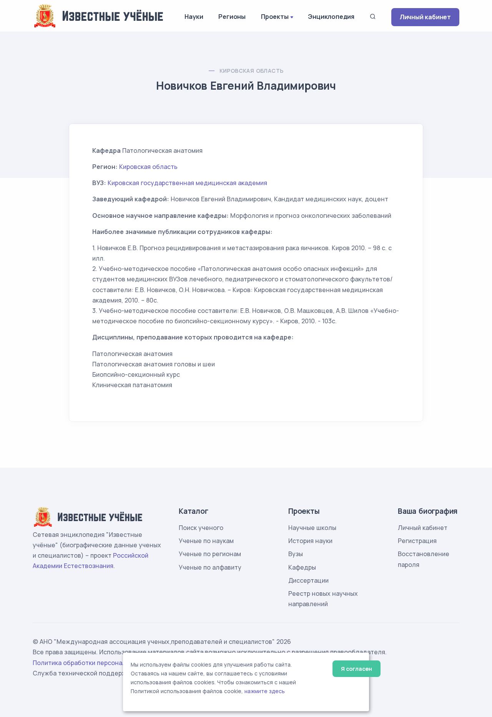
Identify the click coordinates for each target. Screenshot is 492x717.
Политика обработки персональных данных (99, 663)
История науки (310, 540)
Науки (193, 16)
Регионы (232, 16)
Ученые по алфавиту (210, 567)
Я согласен (356, 668)
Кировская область (251, 70)
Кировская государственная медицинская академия (187, 183)
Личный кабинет (425, 17)
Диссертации (308, 580)
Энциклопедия (331, 16)
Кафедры (302, 567)
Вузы (295, 554)
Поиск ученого (201, 527)
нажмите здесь (264, 691)
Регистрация (417, 540)
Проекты (275, 16)
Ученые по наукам (206, 540)
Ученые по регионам (210, 554)
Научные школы (312, 527)
